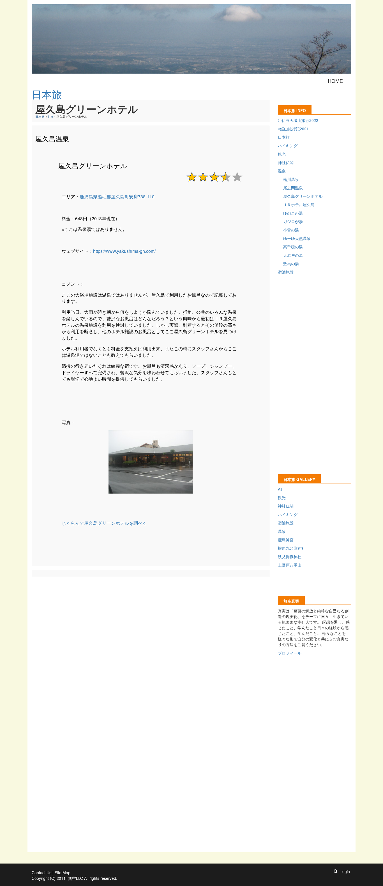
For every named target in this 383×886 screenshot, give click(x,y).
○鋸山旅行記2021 (293, 128)
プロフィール (289, 653)
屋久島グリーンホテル (302, 196)
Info (50, 116)
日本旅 (40, 116)
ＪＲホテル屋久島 (299, 204)
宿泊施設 (286, 272)
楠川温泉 (291, 179)
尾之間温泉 (293, 187)
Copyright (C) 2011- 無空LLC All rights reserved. (74, 878)
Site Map (62, 872)
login (346, 871)
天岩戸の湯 (293, 255)
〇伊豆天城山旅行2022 (298, 120)
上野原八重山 (289, 565)
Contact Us (41, 872)
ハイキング (287, 145)
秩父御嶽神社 (289, 556)
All (280, 489)
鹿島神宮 (286, 539)
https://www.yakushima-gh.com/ (124, 251)
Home (335, 80)
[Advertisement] (134, 593)
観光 (282, 154)
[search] (336, 871)
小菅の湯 (291, 230)
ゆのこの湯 (293, 213)
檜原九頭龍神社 (291, 548)
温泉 (282, 171)
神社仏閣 (286, 162)
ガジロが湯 (293, 221)
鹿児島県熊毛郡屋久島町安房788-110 (117, 196)
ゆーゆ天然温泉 (297, 238)
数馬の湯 (291, 263)
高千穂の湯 (293, 246)
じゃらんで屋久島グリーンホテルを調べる (104, 523)
